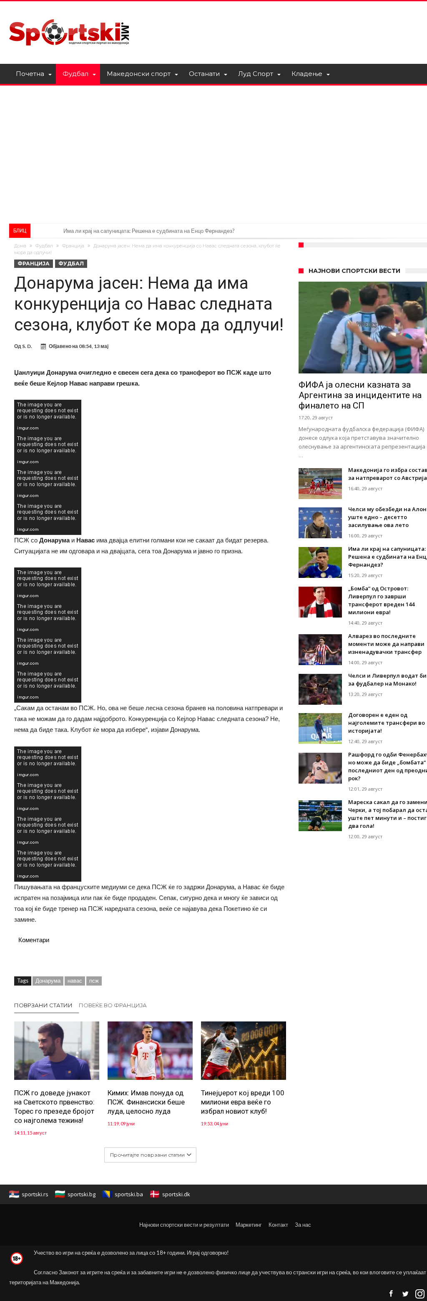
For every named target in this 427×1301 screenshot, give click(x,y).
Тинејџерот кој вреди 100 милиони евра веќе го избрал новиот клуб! (242, 1102)
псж (94, 980)
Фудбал (44, 246)
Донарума (47, 980)
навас (75, 980)
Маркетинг (249, 1224)
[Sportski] (69, 14)
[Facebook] (390, 1294)
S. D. (27, 346)
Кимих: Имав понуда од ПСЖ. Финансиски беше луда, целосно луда (146, 1102)
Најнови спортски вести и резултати (184, 1224)
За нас (303, 1224)
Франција (73, 246)
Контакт (278, 1224)
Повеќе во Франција (113, 1005)
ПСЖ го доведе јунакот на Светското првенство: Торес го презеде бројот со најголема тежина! (54, 1107)
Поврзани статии (43, 1005)
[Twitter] (405, 1294)
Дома (20, 246)
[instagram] (420, 1294)
